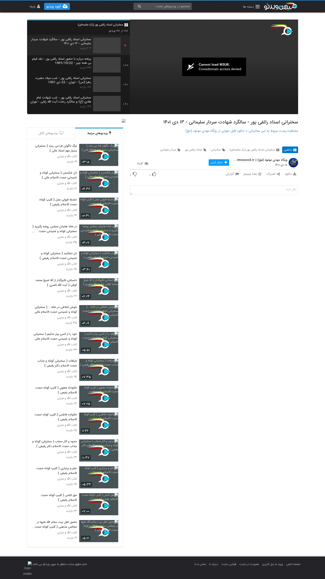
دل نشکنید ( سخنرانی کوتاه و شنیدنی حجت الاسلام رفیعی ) (58, 256)
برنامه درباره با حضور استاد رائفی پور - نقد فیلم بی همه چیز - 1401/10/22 (61, 61)
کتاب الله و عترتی (67, 157)
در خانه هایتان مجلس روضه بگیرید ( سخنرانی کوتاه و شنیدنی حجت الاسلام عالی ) (54, 229)
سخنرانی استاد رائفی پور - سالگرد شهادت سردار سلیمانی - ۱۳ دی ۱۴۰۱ (61, 42)
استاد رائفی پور (193, 149)
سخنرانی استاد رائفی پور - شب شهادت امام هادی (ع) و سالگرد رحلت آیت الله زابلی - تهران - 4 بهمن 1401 (60, 100)
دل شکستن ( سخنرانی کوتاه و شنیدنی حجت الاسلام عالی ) (58, 175)
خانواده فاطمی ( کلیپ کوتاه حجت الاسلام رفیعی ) (56, 417)
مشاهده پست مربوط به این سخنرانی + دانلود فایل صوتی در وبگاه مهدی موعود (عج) (241, 131)
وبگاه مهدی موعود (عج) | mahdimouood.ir (260, 160)
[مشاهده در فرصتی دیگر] (112, 150)
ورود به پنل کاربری (272, 564)
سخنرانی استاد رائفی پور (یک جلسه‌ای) (100, 24)
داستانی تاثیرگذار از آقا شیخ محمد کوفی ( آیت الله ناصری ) (56, 283)
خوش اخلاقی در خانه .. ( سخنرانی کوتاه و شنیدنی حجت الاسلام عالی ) (54, 310)
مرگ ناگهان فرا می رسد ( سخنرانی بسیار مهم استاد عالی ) (56, 148)
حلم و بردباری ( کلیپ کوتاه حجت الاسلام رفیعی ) (56, 471)
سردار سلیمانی (168, 149)
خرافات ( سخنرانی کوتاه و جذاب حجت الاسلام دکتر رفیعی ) (57, 363)
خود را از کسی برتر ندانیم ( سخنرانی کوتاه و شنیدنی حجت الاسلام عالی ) (54, 336)
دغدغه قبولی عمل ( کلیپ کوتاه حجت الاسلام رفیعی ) (58, 202)
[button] (251, 7)
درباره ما (213, 564)
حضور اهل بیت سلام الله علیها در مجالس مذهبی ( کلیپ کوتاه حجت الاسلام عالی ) (55, 525)
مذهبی (288, 149)
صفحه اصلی (293, 564)
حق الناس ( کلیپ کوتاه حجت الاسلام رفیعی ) (59, 498)
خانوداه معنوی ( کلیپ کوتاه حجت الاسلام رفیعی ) (56, 390)
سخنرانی (216, 149)
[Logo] (281, 29)
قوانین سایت (228, 564)
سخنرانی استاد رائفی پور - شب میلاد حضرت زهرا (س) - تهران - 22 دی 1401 (63, 80)
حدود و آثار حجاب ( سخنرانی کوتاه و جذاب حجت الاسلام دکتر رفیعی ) (54, 444)
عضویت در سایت (249, 564)
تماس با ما (200, 564)
